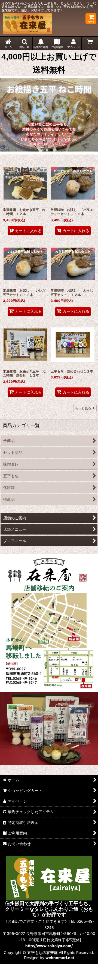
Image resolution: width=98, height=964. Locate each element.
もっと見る (83, 408)
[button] (24, 43)
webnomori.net (59, 957)
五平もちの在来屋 (42, 952)
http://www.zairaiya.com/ (49, 945)
